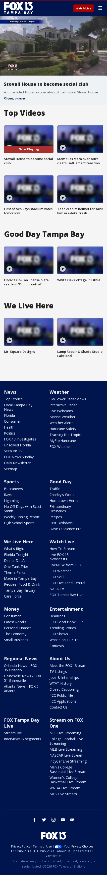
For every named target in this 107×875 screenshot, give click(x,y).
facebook (35, 820)
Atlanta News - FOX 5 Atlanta (21, 688)
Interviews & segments (22, 739)
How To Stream (62, 548)
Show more (14, 99)
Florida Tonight (16, 554)
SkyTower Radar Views (68, 399)
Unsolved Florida (17, 445)
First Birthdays (61, 522)
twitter (44, 820)
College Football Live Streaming (66, 741)
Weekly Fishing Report (22, 517)
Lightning (11, 500)
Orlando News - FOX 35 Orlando (20, 667)
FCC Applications (63, 701)
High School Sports (19, 522)
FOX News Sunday (19, 457)
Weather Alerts (61, 422)
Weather (59, 392)
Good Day (60, 482)
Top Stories (13, 399)
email (72, 820)
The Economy (15, 633)
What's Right (14, 548)
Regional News (20, 658)
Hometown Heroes (65, 500)
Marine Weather (62, 416)
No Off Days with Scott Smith (22, 508)
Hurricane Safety (63, 428)
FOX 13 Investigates (20, 439)
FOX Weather (60, 446)
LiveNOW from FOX (65, 565)
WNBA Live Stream (65, 788)
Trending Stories (63, 628)
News (10, 392)
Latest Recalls (15, 622)
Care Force (13, 596)
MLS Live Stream (63, 794)
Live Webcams (61, 411)
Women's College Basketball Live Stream (68, 779)
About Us (60, 658)
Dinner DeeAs (15, 560)
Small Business (16, 639)
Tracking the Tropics (66, 434)
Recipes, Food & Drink (22, 584)
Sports (11, 482)
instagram (53, 820)
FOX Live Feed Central (67, 582)
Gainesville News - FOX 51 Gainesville (22, 678)
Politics (9, 433)
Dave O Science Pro (66, 528)
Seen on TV (13, 451)
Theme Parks (14, 572)
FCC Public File (61, 695)
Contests (57, 645)
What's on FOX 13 (64, 639)
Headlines (57, 616)
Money (11, 609)
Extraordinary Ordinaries (60, 508)
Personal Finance (18, 628)
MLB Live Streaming (66, 749)
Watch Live (83, 8)
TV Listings (58, 671)
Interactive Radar (63, 405)
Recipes (56, 517)
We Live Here (19, 542)
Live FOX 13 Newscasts (59, 556)
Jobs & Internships (64, 677)
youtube (63, 820)
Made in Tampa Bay (20, 578)
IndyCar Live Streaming (68, 761)
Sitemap (10, 468)
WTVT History (61, 683)
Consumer (12, 421)
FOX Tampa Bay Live (66, 594)
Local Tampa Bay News (18, 407)
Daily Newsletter (17, 463)
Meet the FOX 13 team (68, 665)
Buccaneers (13, 488)
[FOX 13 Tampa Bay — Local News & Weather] (18, 8)
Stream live (13, 733)
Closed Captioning (64, 689)
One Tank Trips (16, 566)
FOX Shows (59, 633)
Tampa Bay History (19, 590)
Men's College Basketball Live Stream (68, 769)
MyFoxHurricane (63, 440)
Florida (9, 415)
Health (9, 427)
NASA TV (57, 588)
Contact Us (58, 707)
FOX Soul (57, 576)
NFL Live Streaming (65, 733)
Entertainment (66, 609)
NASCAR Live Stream (66, 755)
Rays (8, 494)
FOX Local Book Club (67, 622)
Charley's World (62, 494)
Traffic (55, 488)
